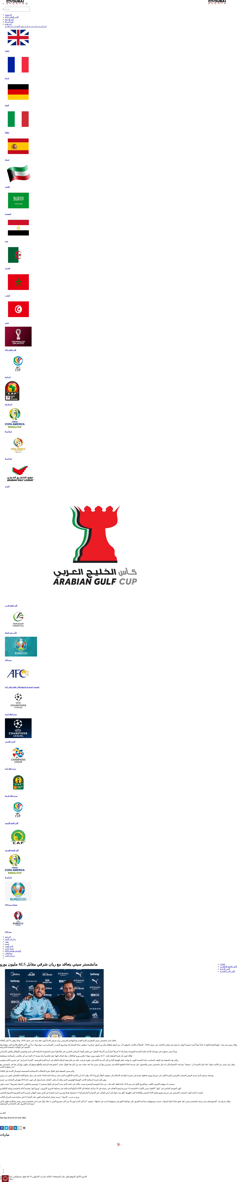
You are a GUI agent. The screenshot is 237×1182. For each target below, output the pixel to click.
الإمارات (16, 26)
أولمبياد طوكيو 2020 (13, 951)
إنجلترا (222, 964)
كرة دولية (24, 26)
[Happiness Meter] (5, 1180)
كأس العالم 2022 (12, 17)
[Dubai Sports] (15, 4)
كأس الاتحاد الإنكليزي (228, 967)
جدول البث (9, 949)
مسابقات (8, 953)
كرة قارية (9, 26)
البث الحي (9, 946)
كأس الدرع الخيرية (227, 971)
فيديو (7, 944)
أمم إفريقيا (9, 19)
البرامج (8, 937)
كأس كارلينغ (225, 969)
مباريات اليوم (10, 939)
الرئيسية (8, 15)
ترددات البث (10, 956)
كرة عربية (32, 26)
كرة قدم (8, 24)
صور (7, 942)
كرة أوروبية (42, 26)
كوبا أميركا (9, 22)
